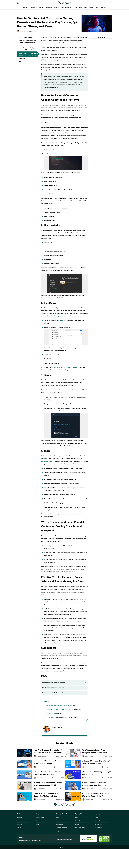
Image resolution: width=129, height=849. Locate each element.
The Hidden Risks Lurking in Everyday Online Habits (97, 773)
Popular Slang (40, 817)
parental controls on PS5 (56, 143)
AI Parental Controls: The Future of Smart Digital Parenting (96, 762)
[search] (110, 3)
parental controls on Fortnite (62, 367)
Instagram (19, 821)
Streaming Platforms (61, 827)
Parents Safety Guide (51, 713)
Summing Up (22, 58)
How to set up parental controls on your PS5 (57, 705)
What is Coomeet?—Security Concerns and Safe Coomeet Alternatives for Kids (94, 783)
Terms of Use (98, 824)
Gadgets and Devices (61, 831)
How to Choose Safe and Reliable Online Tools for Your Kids (47, 773)
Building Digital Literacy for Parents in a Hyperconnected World (48, 783)
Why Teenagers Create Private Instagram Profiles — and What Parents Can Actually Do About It (95, 751)
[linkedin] (56, 730)
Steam (60, 397)
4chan (77, 817)
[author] (18, 31)
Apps (57, 817)
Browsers (58, 821)
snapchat (19, 824)
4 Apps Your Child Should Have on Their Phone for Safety (47, 762)
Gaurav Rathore (57, 728)
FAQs (20, 62)
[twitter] (102, 37)
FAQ (37, 824)
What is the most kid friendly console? (52, 693)
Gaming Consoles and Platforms (35, 14)
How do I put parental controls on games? (53, 687)
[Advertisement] (28, 93)
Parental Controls (21, 14)
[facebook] (98, 37)
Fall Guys (74, 367)
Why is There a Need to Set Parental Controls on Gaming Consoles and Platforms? (26, 47)
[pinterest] (100, 37)
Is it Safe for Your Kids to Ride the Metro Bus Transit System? (95, 794)
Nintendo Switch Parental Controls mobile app (58, 709)
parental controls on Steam (55, 390)
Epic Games (63, 320)
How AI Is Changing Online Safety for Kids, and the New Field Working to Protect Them (48, 751)
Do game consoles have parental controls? (53, 682)
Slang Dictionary (66, 7)
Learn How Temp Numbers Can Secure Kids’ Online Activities (46, 794)
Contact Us (48, 7)
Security (32, 7)
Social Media (59, 824)
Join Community (101, 7)
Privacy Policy (98, 827)
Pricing (91, 7)
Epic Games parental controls (59, 316)
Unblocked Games (80, 827)
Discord (19, 831)
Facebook (19, 827)
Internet (25, 7)
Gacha (77, 824)
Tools (55, 7)
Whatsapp (19, 817)
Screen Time (78, 821)
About (41, 7)
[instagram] (67, 839)
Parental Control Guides (80, 7)
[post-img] (97, 23)
